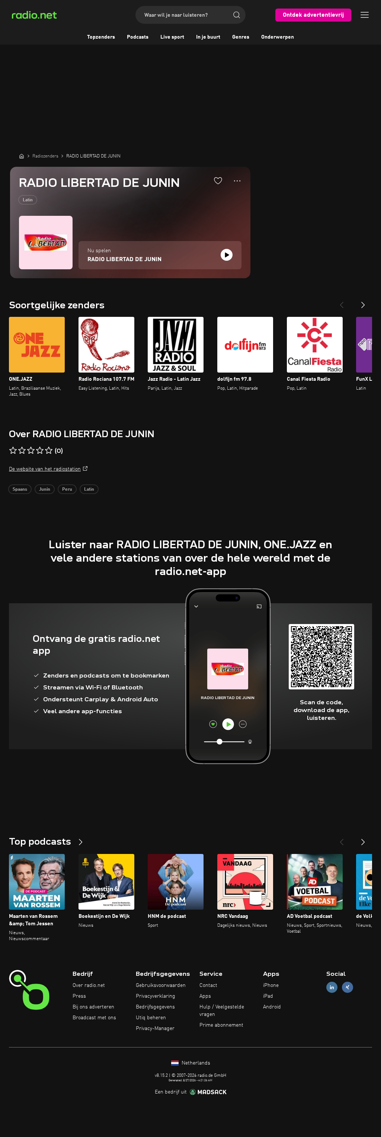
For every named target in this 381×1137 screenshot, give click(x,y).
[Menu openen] (364, 14)
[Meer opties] (237, 180)
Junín (44, 489)
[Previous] (341, 302)
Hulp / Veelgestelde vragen (221, 1010)
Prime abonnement (221, 1025)
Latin (28, 200)
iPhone (271, 985)
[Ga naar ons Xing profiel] (347, 987)
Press (79, 996)
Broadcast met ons (94, 1017)
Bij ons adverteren (93, 1007)
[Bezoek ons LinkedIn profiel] (332, 987)
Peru (67, 489)
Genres (240, 37)
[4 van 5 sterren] (39, 450)
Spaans (20, 489)
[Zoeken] (236, 14)
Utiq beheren (151, 1017)
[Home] (22, 156)
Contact (208, 985)
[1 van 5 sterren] (13, 450)
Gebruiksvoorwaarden (161, 985)
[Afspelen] (227, 255)
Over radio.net (89, 985)
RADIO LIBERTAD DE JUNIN (124, 260)
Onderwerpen (277, 37)
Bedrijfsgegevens (155, 1007)
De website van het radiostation (45, 469)
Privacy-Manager (155, 1028)
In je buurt (208, 37)
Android (272, 1007)
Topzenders (101, 37)
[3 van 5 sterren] (30, 450)
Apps (205, 996)
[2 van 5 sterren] (21, 450)
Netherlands (195, 1063)
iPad (268, 996)
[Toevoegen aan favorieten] (218, 180)
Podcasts (137, 37)
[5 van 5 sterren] (48, 450)
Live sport (172, 37)
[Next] (363, 302)
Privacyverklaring (155, 996)
